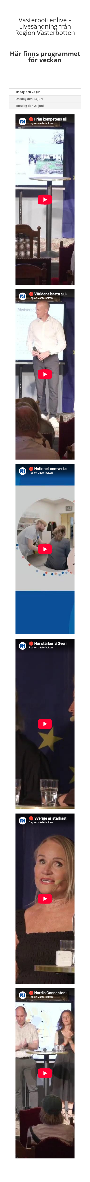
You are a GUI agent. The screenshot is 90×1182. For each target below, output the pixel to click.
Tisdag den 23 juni (28, 92)
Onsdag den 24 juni (29, 99)
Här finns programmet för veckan (45, 56)
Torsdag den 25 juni (29, 106)
